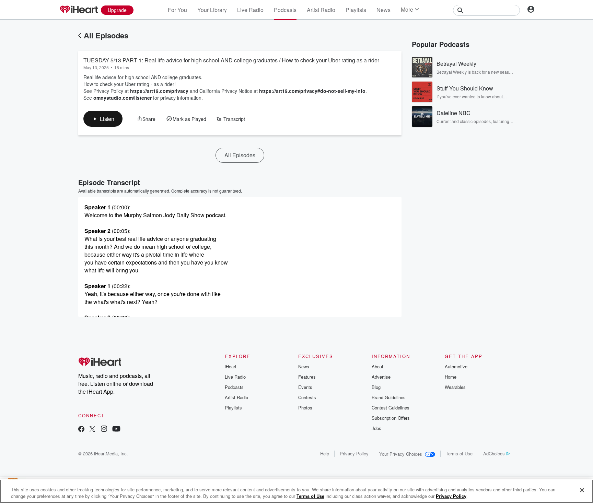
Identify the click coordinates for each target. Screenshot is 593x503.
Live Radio (250, 10)
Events (305, 387)
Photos (305, 407)
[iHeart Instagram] (104, 429)
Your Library (212, 10)
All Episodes (106, 35)
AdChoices (494, 453)
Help (324, 453)
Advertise (381, 376)
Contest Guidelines (390, 407)
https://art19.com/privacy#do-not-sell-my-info (312, 90)
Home (450, 376)
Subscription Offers (391, 418)
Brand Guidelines (389, 397)
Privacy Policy (354, 453)
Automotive (456, 366)
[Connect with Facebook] (81, 429)
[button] (103, 119)
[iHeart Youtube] (116, 429)
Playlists (356, 10)
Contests (307, 397)
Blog (376, 387)
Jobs (376, 428)
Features (307, 376)
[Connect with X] (92, 429)
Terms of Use (459, 453)
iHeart (230, 366)
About (377, 366)
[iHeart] (78, 10)
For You (177, 10)
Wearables (455, 387)
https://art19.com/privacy (159, 90)
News (383, 10)
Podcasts (285, 10)
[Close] (582, 490)
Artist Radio (321, 10)
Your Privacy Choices (400, 454)
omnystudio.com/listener (122, 97)
